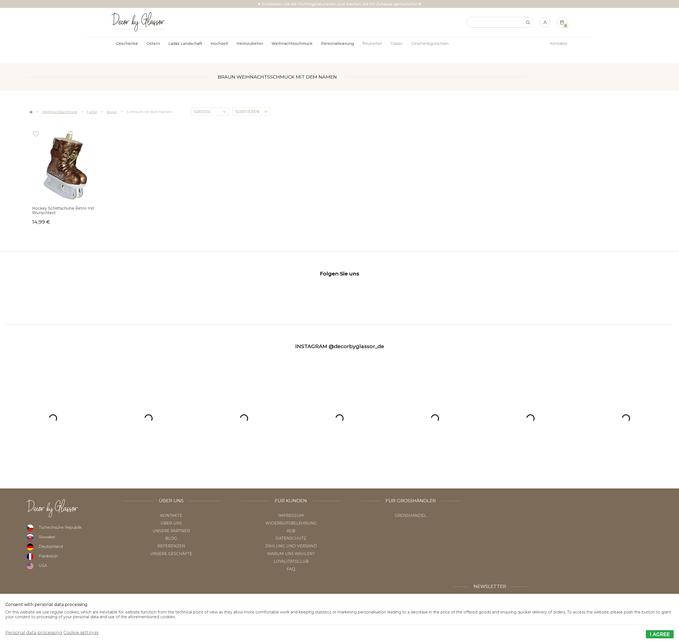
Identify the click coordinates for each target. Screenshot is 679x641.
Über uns (171, 523)
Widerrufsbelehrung (291, 523)
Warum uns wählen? (291, 553)
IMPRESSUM (291, 515)
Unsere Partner (171, 531)
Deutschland (51, 546)
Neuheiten (372, 43)
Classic (397, 43)
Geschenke (127, 43)
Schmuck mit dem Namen (149, 112)
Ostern (153, 43)
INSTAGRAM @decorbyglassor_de (339, 346)
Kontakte (558, 43)
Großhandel (410, 515)
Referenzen (171, 546)
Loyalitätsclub (290, 561)
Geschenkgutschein (430, 43)
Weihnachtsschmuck (59, 112)
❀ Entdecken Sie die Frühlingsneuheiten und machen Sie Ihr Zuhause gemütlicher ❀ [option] (339, 4)
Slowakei (47, 537)
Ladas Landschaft (185, 43)
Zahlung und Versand (291, 546)
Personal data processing (33, 632)
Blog (171, 538)
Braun (112, 112)
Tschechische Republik (60, 527)
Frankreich (48, 556)
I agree (660, 634)
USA (43, 565)
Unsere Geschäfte (171, 553)
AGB (291, 531)
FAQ (291, 569)
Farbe (92, 112)
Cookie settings (80, 632)
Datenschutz (291, 538)
